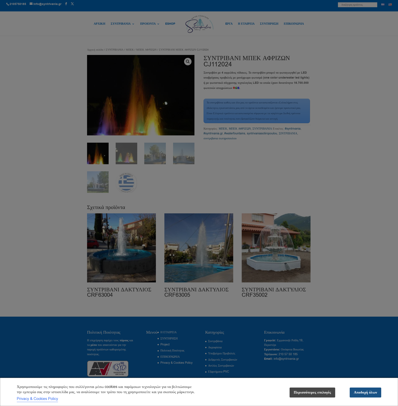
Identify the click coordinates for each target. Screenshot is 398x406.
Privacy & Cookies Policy (37, 398)
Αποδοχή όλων (365, 392)
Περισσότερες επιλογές (312, 392)
